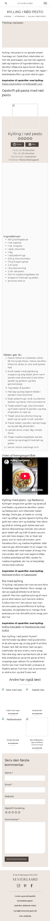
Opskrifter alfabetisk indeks (25, 906)
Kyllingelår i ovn (33, 84)
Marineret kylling (11, 574)
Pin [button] (33, 144)
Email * (8, 784)
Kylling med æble (11, 627)
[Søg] (6, 3)
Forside (7, 16)
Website (9, 796)
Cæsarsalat (30, 574)
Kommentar (12, 819)
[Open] (45, 3)
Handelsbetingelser (25, 901)
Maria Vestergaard (29, 160)
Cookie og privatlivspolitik (25, 896)
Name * (9, 773)
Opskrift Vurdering (15, 808)
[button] (19, 138)
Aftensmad (20, 16)
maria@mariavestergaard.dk (25, 911)
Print (19, 144)
